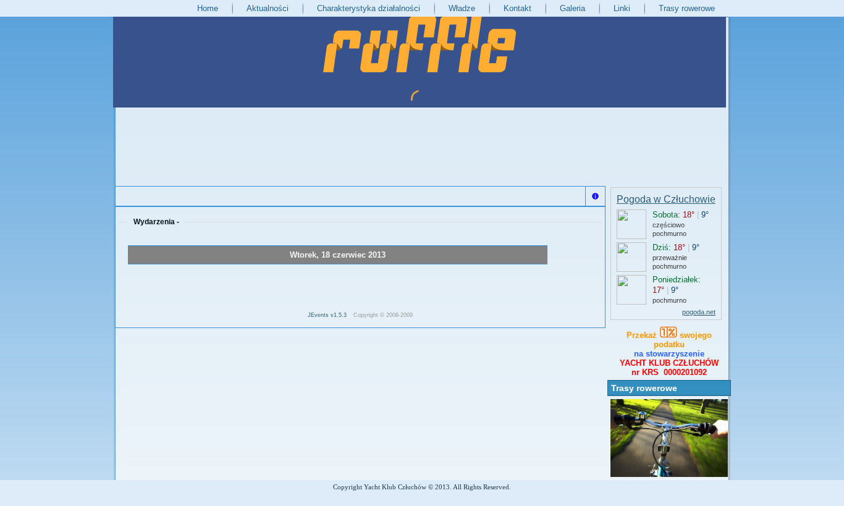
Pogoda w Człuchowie (666, 199)
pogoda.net (698, 312)
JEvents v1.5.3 (328, 315)
